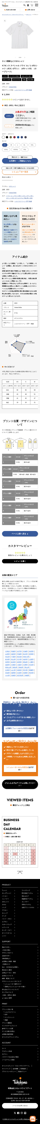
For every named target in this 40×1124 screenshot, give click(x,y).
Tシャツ (4, 890)
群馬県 (31, 654)
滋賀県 (7, 665)
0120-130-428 (11, 10)
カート (4, 1048)
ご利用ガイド (6, 964)
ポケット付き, (10, 198)
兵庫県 (25, 665)
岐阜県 (13, 662)
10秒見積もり (6, 958)
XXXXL (15, 149)
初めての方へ (6, 947)
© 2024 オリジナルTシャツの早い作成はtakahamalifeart (20, 1119)
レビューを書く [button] (20, 561)
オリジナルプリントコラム (10, 1037)
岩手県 (19, 651)
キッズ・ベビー (7, 930)
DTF (5, 1014)
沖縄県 (27, 675)
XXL (32, 145)
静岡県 (19, 662)
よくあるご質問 (7, 998)
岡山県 (27, 667)
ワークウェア (26, 890)
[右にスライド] (24, 57)
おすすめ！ (20, 729)
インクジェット (9, 1017)
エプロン (5, 921)
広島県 (7, 670)
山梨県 (31, 659)
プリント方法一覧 (7, 1009)
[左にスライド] (15, 57)
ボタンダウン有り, (28, 196)
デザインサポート (7, 953)
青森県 (13, 651)
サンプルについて (7, 992)
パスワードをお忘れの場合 (10, 1057)
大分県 (7, 675)
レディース (5, 927)
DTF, (27, 90)
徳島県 (19, 670)
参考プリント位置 (7, 1028)
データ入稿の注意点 (8, 1031)
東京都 (19, 657)
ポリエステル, (19, 198)
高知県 (7, 673)
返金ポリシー (22, 1071)
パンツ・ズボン (7, 919)
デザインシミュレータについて (11, 981)
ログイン (5, 1054)
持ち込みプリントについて (10, 989)
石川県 (19, 659)
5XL (25, 149)
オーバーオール (7, 933)
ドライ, (8, 196)
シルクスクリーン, (20, 90)
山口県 (13, 670)
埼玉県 (7, 657)
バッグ (4, 907)
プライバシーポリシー (9, 1071)
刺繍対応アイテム (27, 899)
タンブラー (25, 902)
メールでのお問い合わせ (20, 1105)
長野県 (7, 662)
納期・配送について (8, 978)
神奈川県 (26, 657)
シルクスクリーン (9, 1012)
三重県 (31, 662)
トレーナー (5, 899)
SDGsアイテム (26, 904)
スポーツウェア (7, 924)
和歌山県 (8, 667)
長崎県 (25, 673)
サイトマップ (6, 1068)
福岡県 (13, 673)
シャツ (4, 936)
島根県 (21, 667)
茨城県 (19, 654)
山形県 (7, 654)
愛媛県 (31, 670)
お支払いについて (7, 975)
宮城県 (25, 651)
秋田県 (31, 651)
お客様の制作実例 (7, 1034)
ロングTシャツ (6, 893)
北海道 (7, 651)
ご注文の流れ (6, 950)
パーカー (5, 896)
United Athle (12, 87)
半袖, (25, 198)
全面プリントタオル (28, 907)
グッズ (4, 916)
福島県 (13, 654)
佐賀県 (19, 673)
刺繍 (30, 90)
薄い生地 (29, 198)
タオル (4, 904)
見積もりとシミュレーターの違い (14, 986)
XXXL (6, 149)
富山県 (13, 659)
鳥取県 (15, 667)
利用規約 (23, 1068)
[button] (7, 99)
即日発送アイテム (27, 893)
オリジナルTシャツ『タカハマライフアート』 (16, 1066)
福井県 (25, 659)
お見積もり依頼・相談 (9, 961)
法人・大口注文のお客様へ (10, 967)
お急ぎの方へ (6, 956)
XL (24, 145)
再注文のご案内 (7, 970)
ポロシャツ (12, 186)
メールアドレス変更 (8, 1060)
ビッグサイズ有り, (16, 196)
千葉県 (13, 657)
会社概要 (15, 1068)
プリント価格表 (7, 1023)
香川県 (25, 670)
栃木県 (25, 654)
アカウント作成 (7, 1051)
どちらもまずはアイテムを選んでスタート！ (20, 784)
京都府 (13, 665)
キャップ (5, 913)
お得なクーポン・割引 (9, 973)
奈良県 (31, 665)
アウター (5, 910)
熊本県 (31, 673)
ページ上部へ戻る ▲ (20, 534)
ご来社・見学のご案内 (9, 995)
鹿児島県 (20, 675)
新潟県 (7, 659)
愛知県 (25, 662)
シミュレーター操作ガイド (12, 984)
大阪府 (19, 665)
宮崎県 (13, 675)
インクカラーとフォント (9, 1025)
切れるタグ (25, 896)
